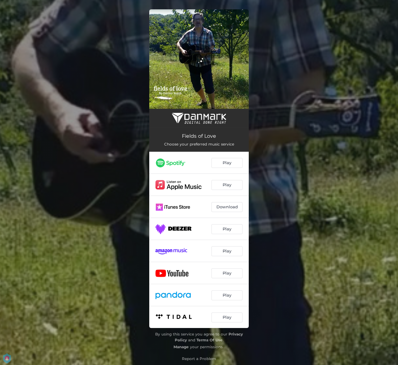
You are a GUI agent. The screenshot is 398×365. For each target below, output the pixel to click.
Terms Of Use (210, 340)
